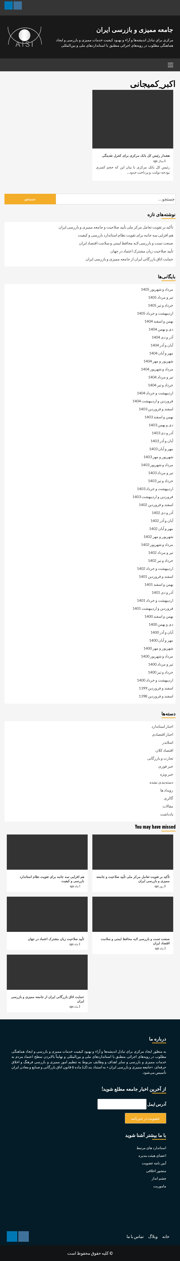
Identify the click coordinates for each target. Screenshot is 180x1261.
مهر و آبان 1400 (161, 640)
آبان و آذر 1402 (161, 520)
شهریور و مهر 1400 (158, 648)
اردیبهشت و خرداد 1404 (155, 393)
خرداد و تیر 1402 (160, 560)
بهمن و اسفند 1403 (158, 417)
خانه (165, 1236)
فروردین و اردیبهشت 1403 (152, 496)
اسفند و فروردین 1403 (156, 409)
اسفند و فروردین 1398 (156, 696)
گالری (168, 798)
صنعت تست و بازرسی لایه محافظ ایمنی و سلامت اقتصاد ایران (126, 243)
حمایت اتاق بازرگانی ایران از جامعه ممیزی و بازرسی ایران (129, 259)
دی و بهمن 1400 (161, 624)
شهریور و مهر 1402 (158, 536)
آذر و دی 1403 (162, 432)
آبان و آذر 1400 (161, 632)
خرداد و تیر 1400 (160, 672)
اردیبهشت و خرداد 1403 (155, 488)
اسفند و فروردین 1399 (156, 688)
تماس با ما (135, 1236)
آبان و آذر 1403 (161, 440)
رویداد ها (166, 790)
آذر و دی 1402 (162, 512)
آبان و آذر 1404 (161, 345)
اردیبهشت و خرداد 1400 (155, 680)
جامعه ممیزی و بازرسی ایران (134, 29)
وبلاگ (153, 1236)
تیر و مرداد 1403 (160, 472)
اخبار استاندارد (162, 726)
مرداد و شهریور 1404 (157, 369)
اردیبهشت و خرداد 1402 (155, 568)
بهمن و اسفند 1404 (158, 321)
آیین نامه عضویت (154, 1163)
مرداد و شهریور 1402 (157, 544)
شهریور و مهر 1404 (158, 361)
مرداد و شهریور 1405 (157, 289)
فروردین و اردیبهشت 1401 (152, 608)
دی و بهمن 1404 (161, 329)
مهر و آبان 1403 (161, 448)
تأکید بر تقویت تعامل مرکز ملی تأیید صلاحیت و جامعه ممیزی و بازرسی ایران (116, 227)
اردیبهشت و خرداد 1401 (155, 600)
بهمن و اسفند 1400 (158, 616)
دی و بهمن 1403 (161, 425)
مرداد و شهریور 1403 (157, 464)
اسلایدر (167, 742)
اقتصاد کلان (164, 750)
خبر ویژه (166, 774)
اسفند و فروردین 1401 (156, 576)
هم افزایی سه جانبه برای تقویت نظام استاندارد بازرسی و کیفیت (125, 235)
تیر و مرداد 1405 (160, 297)
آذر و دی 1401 (162, 592)
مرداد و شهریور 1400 (157, 656)
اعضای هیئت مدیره (152, 1155)
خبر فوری (165, 766)
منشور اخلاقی (156, 1171)
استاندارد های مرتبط (151, 1148)
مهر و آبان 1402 (161, 528)
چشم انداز (159, 1178)
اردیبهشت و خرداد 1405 (155, 313)
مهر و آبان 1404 (161, 353)
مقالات (167, 806)
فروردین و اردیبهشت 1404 (152, 401)
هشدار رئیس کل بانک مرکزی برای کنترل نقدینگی (136, 155)
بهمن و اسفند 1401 (158, 584)
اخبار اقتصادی (162, 734)
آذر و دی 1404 (162, 337)
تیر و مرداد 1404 (160, 377)
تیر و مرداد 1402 (160, 552)
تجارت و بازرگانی (160, 758)
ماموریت (159, 1186)
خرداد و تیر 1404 (160, 385)
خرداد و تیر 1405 (160, 305)
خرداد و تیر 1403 (160, 480)
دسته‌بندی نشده (161, 782)
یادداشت (166, 814)
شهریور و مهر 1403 (158, 456)
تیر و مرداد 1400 (160, 664)
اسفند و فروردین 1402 (156, 504)
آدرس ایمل (156, 1104)
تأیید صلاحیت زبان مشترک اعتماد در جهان (141, 251)
